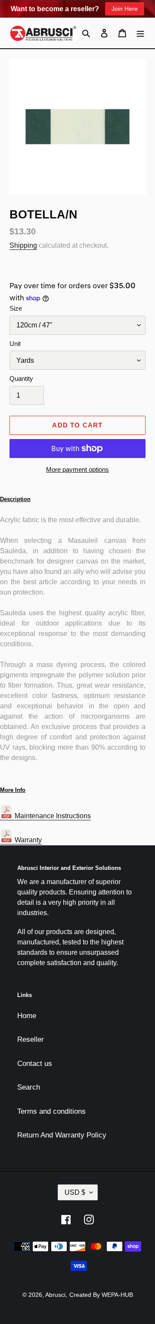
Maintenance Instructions (52, 815)
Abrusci (55, 1294)
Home (26, 1016)
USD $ (75, 1192)
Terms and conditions (51, 1111)
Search (28, 1087)
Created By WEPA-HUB (101, 1294)
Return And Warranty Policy (61, 1135)
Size (15, 308)
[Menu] (140, 33)
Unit (15, 343)
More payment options (77, 469)
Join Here (125, 8)
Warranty (27, 840)
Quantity (21, 378)
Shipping (23, 245)
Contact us (34, 1063)
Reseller (30, 1039)
